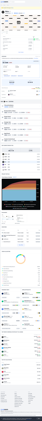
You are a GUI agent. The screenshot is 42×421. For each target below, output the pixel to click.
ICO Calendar (30, 398)
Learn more (29, 419)
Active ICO (3, 393)
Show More (21, 244)
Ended (4, 5)
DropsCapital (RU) (31, 396)
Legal (29, 403)
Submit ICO (17, 406)
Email (16, 393)
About (29, 401)
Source (14, 177)
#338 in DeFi (20, 75)
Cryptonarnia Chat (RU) (19, 401)
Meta (8, 5)
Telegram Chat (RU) (18, 400)
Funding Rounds (4, 401)
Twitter (16, 395)
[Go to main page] (4, 2)
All (1, 5)
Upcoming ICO (3, 395)
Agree (39, 418)
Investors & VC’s (4, 400)
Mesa (12, 7)
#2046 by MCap (6, 75)
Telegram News (17, 396)
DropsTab (30, 393)
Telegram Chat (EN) (18, 398)
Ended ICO (3, 396)
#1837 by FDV (13, 75)
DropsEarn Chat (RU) (18, 403)
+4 (12, 13)
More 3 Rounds (21, 52)
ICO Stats (2, 398)
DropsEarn (30, 395)
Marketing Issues (18, 404)
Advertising (30, 400)
